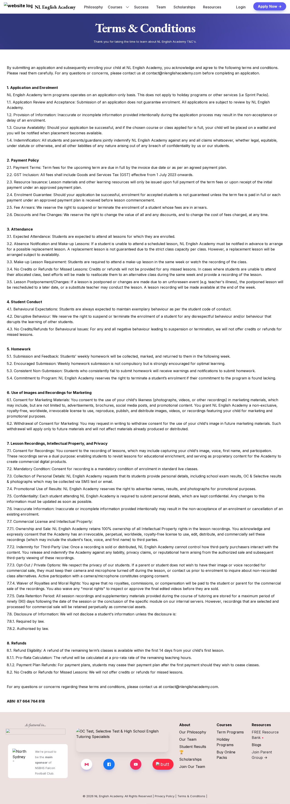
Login (241, 7)
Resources (212, 7)
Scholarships (184, 7)
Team (161, 7)
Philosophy (93, 7)
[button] (18, 7)
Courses (115, 7)
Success (141, 7)
